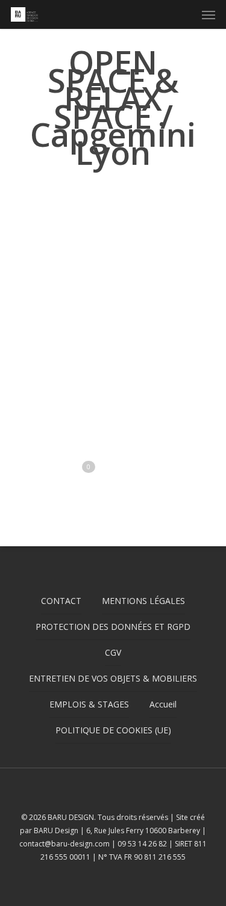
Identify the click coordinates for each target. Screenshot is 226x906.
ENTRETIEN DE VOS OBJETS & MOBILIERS (113, 678)
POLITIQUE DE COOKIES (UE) (113, 730)
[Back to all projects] (106, 194)
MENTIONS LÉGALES (143, 600)
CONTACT (61, 600)
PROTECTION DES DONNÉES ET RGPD (113, 626)
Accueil (163, 704)
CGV (113, 652)
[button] (208, 14)
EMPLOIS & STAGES (89, 704)
